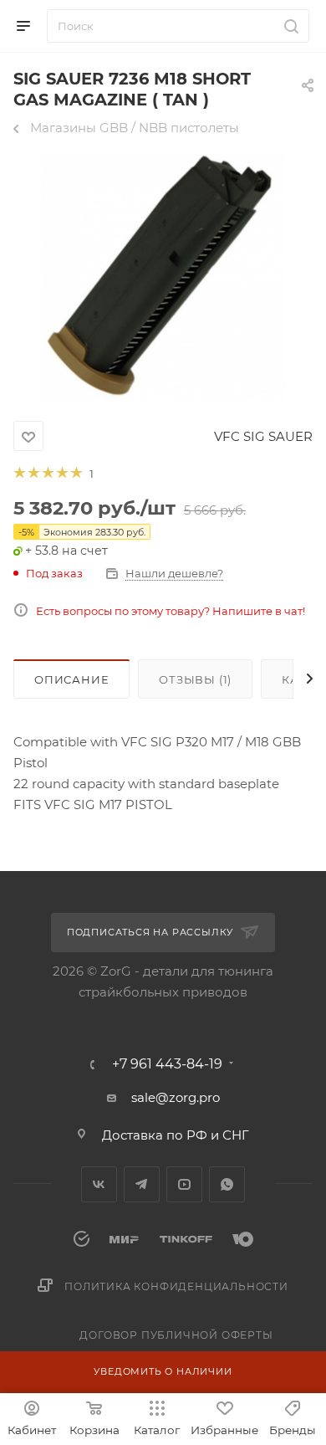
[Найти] (288, 26)
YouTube (184, 1184)
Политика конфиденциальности (176, 1286)
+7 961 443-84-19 (167, 1064)
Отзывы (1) (195, 679)
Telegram (142, 1184)
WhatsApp (227, 1184)
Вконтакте (99, 1184)
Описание (71, 679)
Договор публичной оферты (176, 1335)
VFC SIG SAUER (263, 436)
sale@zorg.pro (175, 1097)
